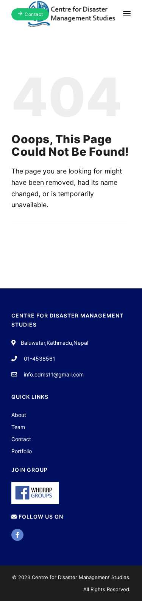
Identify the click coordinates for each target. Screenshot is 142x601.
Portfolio (21, 451)
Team (18, 427)
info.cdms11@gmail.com (54, 374)
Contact (21, 439)
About (18, 415)
